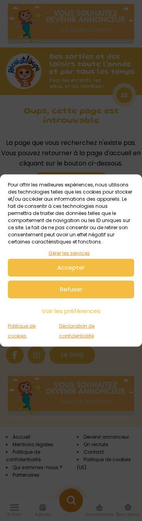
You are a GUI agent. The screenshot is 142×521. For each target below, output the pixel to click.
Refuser (71, 289)
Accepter (71, 267)
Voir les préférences (71, 311)
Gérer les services (69, 253)
